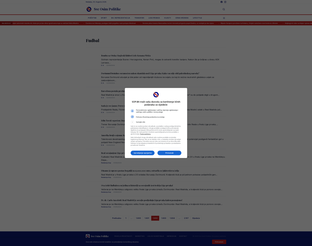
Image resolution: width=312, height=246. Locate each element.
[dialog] (156, 123)
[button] (156, 122)
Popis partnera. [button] (145, 134)
